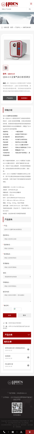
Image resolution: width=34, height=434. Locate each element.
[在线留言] (21, 432)
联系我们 (24, 98)
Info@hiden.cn (22, 393)
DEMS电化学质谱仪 (15, 323)
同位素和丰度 (9, 364)
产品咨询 (10, 98)
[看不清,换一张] (18, 309)
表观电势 (7, 356)
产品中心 (17, 27)
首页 (11, 27)
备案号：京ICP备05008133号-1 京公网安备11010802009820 (17, 423)
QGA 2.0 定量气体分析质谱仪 (10, 116)
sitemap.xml (16, 425)
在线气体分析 (27, 27)
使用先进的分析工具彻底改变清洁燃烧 (15, 348)
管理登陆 (18, 427)
